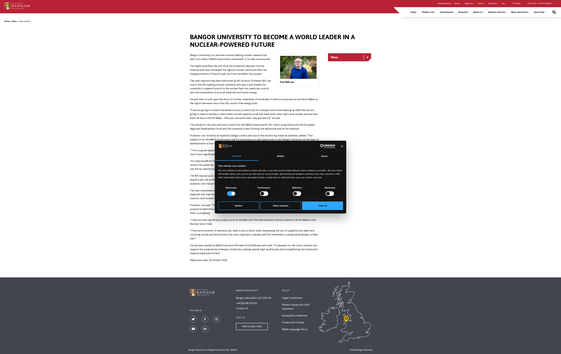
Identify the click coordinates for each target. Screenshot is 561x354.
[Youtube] (193, 328)
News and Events (519, 12)
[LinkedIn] (205, 328)
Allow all (322, 205)
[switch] (264, 193)
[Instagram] (216, 319)
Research (463, 12)
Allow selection (280, 205)
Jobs (503, 3)
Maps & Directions (252, 326)
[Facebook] (205, 319)
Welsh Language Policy (295, 329)
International (446, 12)
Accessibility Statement (295, 315)
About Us (478, 12)
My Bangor (492, 3)
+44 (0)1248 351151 (246, 303)
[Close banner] (342, 146)
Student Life (428, 12)
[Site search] (554, 12)
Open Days (539, 12)
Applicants (469, 3)
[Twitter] (193, 319)
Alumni (457, 3)
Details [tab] (280, 156)
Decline (238, 205)
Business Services (496, 12)
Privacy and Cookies (293, 322)
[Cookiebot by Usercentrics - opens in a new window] (322, 146)
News (14, 21)
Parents (481, 3)
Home (7, 21)
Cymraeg (516, 3)
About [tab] (324, 156)
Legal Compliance (292, 297)
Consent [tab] (236, 156)
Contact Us (242, 308)
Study (413, 12)
